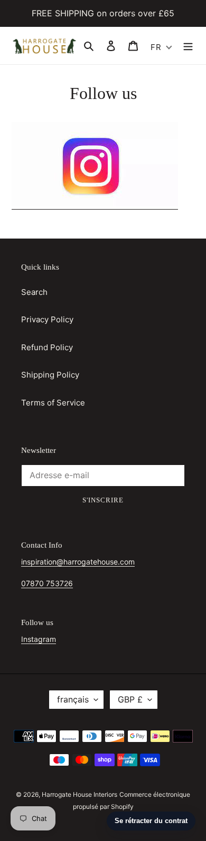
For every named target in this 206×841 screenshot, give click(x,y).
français (73, 699)
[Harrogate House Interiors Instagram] (95, 204)
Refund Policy (47, 347)
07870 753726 (47, 583)
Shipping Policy (50, 375)
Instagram (38, 639)
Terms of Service (53, 403)
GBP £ (130, 699)
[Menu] (188, 45)
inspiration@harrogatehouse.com (78, 561)
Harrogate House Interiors (79, 794)
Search (34, 292)
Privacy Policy (47, 319)
